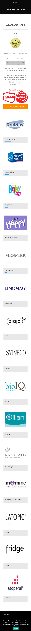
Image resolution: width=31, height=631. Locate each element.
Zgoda (16, 628)
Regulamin (6, 614)
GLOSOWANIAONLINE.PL (15, 9)
